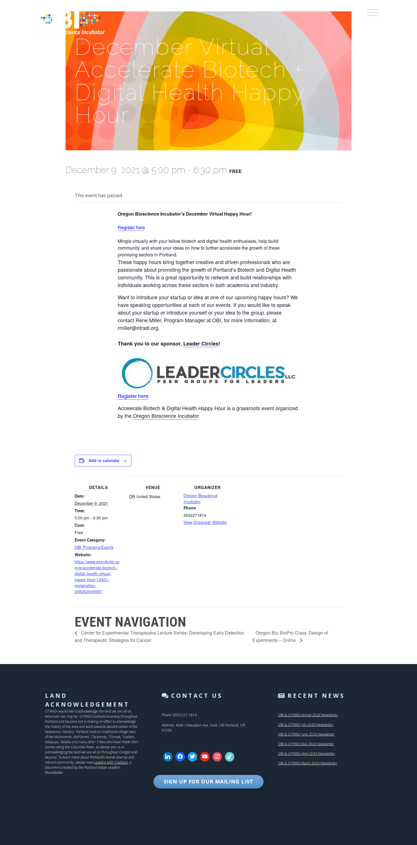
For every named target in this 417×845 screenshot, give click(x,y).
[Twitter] (192, 757)
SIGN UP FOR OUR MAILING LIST (208, 781)
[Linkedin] (168, 757)
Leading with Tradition (111, 762)
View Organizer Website (205, 522)
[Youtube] (205, 757)
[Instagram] (217, 757)
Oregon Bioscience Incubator (166, 415)
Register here (131, 227)
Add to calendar (104, 460)
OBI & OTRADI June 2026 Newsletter (306, 734)
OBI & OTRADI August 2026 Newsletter (308, 715)
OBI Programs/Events (94, 547)
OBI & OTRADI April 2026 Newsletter (306, 753)
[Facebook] (180, 757)
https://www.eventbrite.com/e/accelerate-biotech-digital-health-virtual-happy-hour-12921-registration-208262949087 (97, 576)
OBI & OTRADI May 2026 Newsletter (306, 743)
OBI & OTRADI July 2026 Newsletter (305, 724)
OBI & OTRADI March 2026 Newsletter (307, 763)
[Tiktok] (230, 757)
